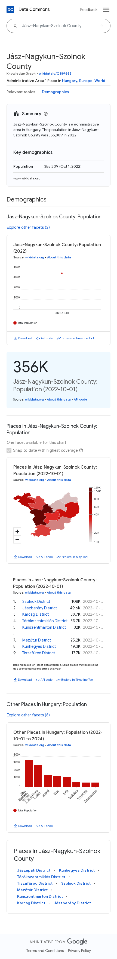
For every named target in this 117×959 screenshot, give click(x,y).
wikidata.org (34, 257)
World (99, 80)
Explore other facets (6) (28, 715)
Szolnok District (36, 601)
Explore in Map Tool (74, 557)
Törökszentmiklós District (44, 620)
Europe (86, 80)
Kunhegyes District (39, 646)
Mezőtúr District (36, 640)
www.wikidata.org (27, 178)
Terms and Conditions (45, 950)
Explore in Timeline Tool (77, 338)
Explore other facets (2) (28, 227)
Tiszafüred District (38, 652)
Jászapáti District (33, 870)
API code (47, 338)
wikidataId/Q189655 (55, 73)
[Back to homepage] (10, 9)
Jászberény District (39, 608)
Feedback (88, 9)
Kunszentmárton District (44, 627)
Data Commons (34, 9)
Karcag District (35, 614)
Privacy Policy (79, 950)
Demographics (55, 91)
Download (25, 338)
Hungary (69, 80)
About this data (59, 257)
